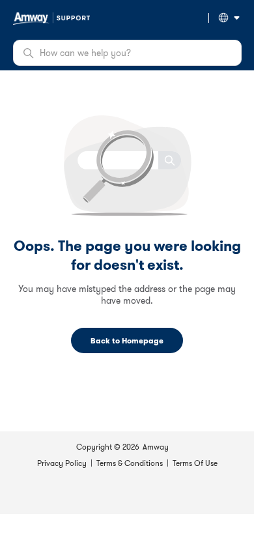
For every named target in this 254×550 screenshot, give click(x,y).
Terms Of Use (195, 463)
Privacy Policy (62, 463)
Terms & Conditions (129, 463)
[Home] (51, 17)
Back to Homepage (127, 340)
